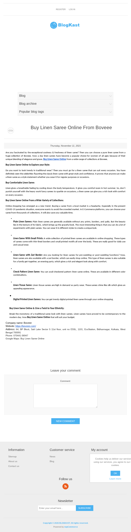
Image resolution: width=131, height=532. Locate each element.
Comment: (65, 381)
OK (115, 473)
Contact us (13, 466)
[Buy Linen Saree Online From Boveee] (11, 130)
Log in (72, 9)
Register (61, 9)
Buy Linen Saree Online (32, 338)
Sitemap (12, 456)
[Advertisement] (65, 62)
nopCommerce (71, 527)
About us (12, 461)
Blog (52, 461)
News (52, 456)
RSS (65, 486)
